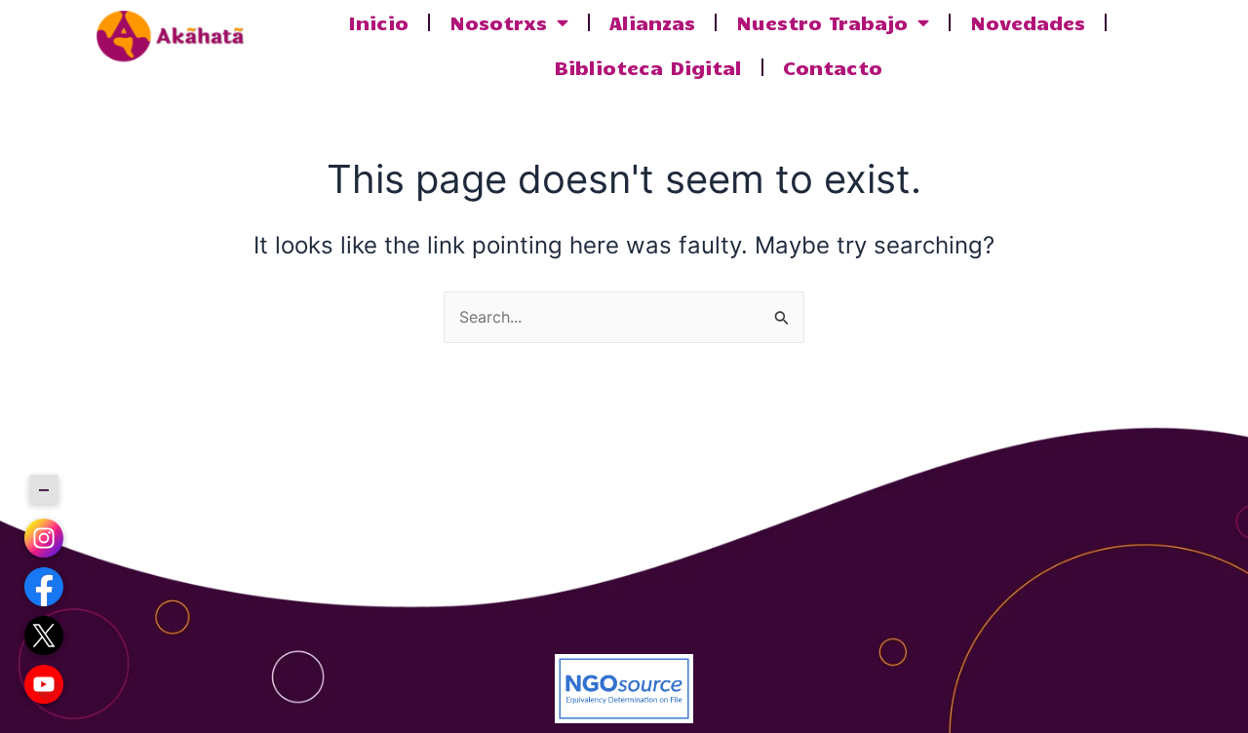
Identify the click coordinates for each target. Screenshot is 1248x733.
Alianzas (652, 22)
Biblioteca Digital (648, 67)
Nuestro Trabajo (822, 22)
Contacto (832, 67)
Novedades (1027, 22)
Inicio (378, 22)
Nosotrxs (498, 22)
